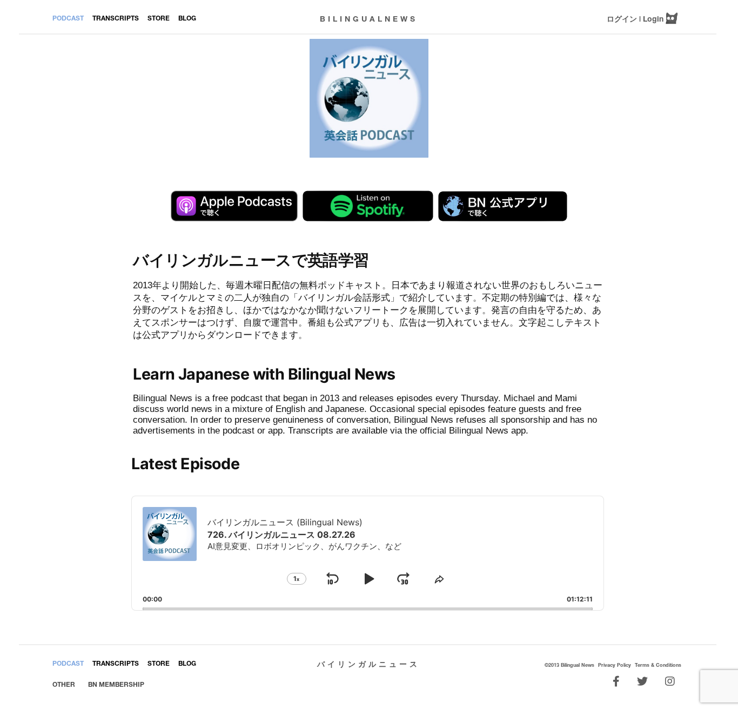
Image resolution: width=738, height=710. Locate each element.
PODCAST (68, 18)
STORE (158, 18)
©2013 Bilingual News (569, 665)
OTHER (63, 684)
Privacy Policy (614, 665)
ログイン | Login (635, 18)
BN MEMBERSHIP (116, 684)
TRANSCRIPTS (115, 18)
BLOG (187, 18)
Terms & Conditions (658, 665)
